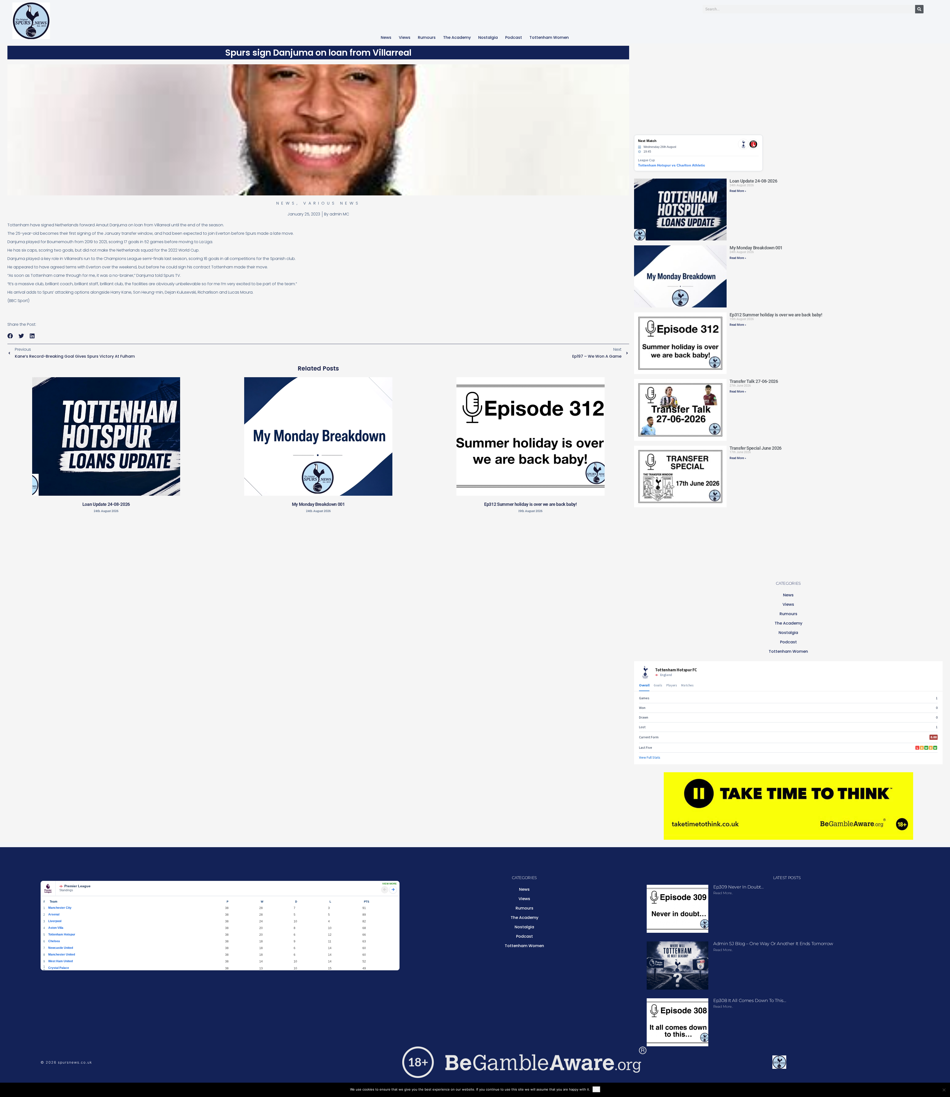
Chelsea (54, 941)
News (386, 37)
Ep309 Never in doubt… (738, 887)
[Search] (919, 9)
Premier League (77, 886)
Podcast (513, 37)
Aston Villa (55, 928)
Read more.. (723, 893)
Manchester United (61, 954)
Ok (596, 1089)
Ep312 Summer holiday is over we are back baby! (530, 504)
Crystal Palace (58, 968)
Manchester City (59, 908)
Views (404, 37)
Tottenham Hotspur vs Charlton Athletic (671, 165)
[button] (10, 336)
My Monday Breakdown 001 (318, 504)
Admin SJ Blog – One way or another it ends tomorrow (773, 943)
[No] (943, 1089)
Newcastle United (60, 948)
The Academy (457, 37)
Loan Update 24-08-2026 (106, 504)
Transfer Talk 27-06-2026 (754, 381)
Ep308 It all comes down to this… (749, 1000)
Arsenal (53, 914)
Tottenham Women (549, 37)
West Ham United (60, 961)
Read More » (738, 191)
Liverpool (54, 921)
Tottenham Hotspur (61, 934)
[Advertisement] (318, 552)
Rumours (427, 37)
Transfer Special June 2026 (756, 448)
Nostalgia (488, 37)
